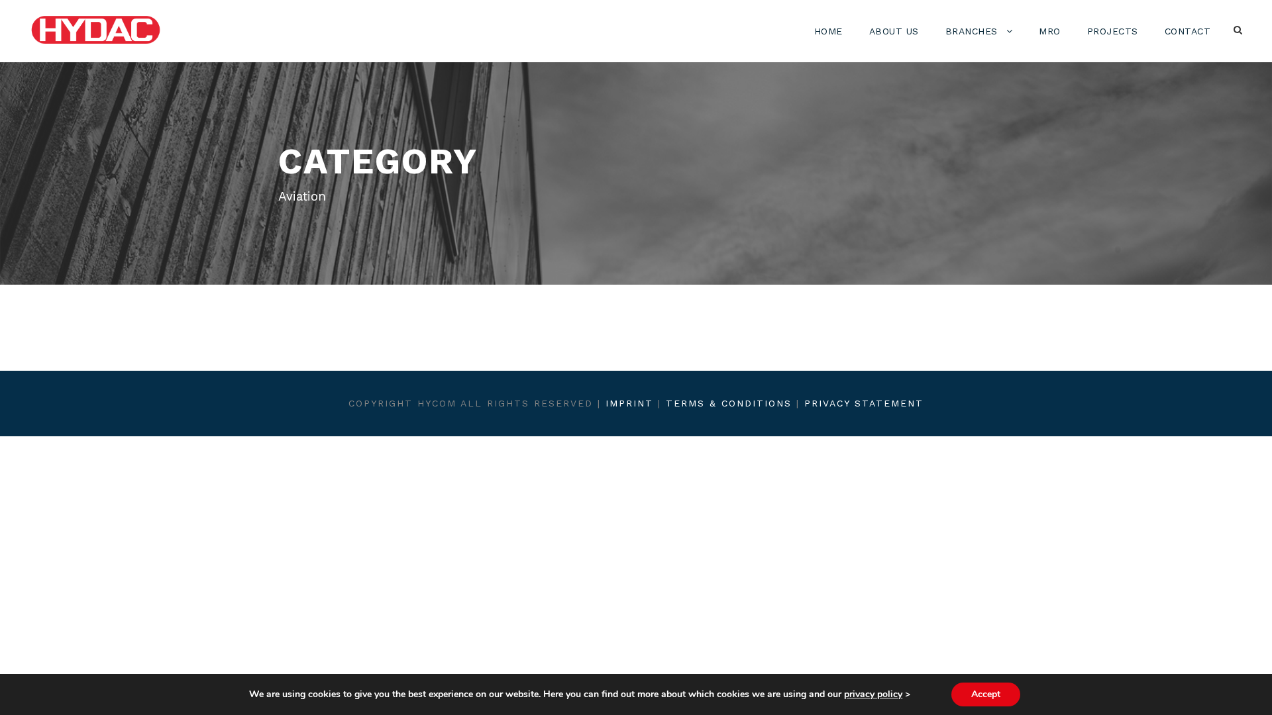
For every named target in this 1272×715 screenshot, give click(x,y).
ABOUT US (894, 31)
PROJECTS (1112, 31)
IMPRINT (629, 403)
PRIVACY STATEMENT (864, 403)
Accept (985, 694)
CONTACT (1188, 31)
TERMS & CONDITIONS (729, 403)
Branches (971, 31)
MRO (1050, 31)
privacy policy (873, 694)
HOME (828, 31)
